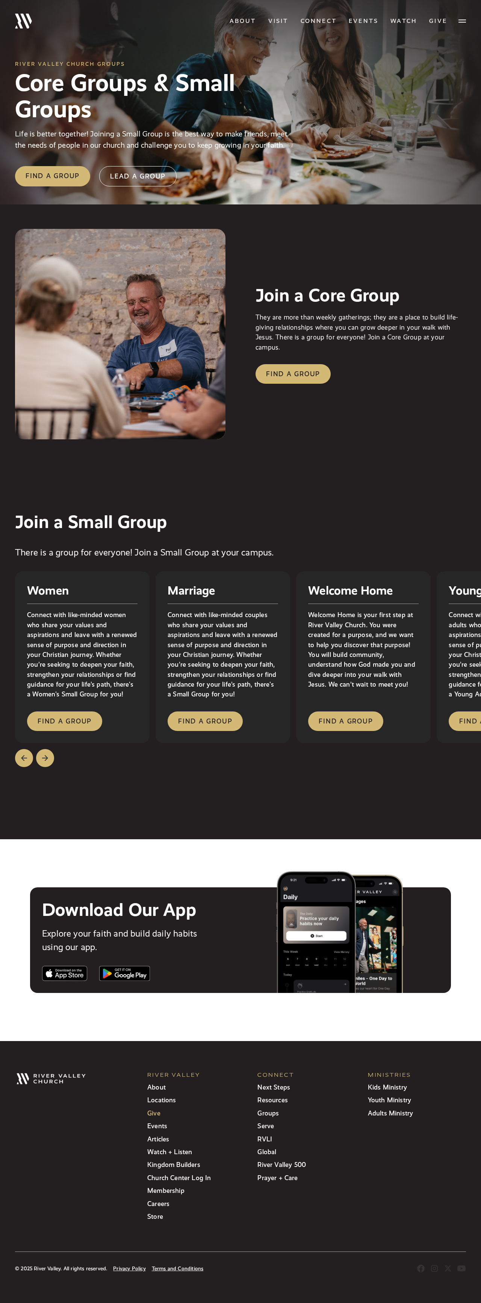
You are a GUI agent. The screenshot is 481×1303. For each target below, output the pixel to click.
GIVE (438, 20)
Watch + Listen (169, 1152)
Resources (272, 1100)
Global (266, 1152)
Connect (319, 20)
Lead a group (138, 176)
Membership (166, 1190)
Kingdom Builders (173, 1164)
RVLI (264, 1139)
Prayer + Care (277, 1178)
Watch (403, 20)
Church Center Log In (179, 1178)
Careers (158, 1204)
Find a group (53, 176)
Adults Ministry (390, 1113)
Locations (161, 1100)
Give (153, 1113)
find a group (65, 721)
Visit (278, 20)
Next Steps (273, 1087)
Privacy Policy (129, 1268)
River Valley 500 (281, 1164)
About (243, 20)
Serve (265, 1126)
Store (155, 1216)
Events (363, 20)
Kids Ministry (387, 1087)
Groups (268, 1113)
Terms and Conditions (178, 1268)
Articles (158, 1139)
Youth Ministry (389, 1100)
